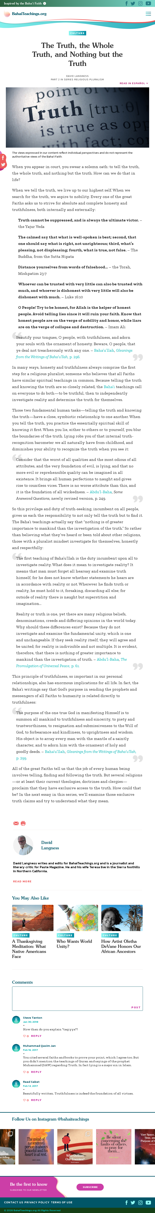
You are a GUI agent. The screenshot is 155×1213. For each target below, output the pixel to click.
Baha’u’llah (104, 350)
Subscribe (90, 1187)
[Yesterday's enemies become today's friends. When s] (76, 1146)
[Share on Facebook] (3, 157)
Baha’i (109, 386)
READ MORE (22, 881)
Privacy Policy (37, 1202)
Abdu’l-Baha (101, 491)
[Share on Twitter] (3, 165)
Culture (77, 33)
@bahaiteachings (73, 1119)
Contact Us (13, 1202)
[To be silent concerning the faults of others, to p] (115, 1146)
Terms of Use (61, 1202)
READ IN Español (132, 83)
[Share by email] (17, 823)
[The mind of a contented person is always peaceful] (36, 1146)
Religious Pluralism (89, 79)
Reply (36, 1036)
